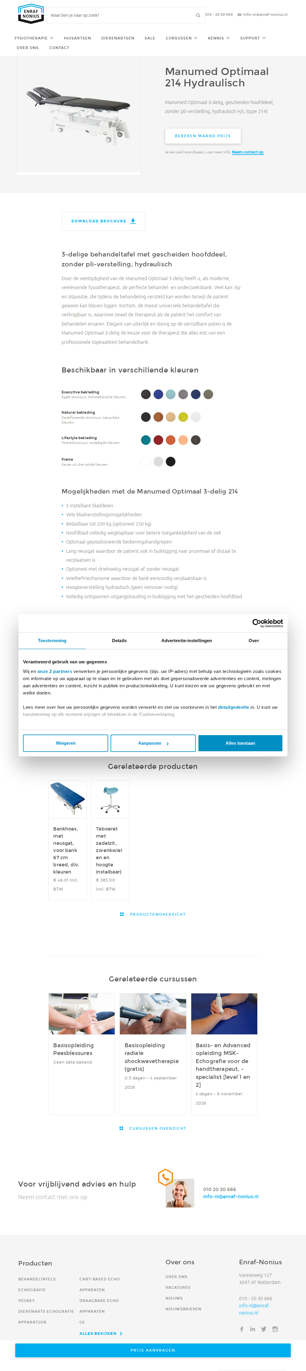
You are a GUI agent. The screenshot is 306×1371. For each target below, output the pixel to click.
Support (250, 38)
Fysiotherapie (31, 38)
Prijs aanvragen (153, 1350)
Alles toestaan (240, 743)
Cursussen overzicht (157, 1128)
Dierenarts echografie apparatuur (46, 1316)
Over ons (28, 47)
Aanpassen (149, 743)
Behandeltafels (37, 1279)
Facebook (241, 1329)
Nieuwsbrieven (183, 1309)
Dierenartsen (117, 38)
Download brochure (98, 221)
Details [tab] (119, 640)
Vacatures (178, 1287)
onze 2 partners (54, 671)
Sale (150, 38)
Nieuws (174, 1298)
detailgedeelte (233, 707)
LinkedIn (252, 1329)
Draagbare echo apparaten (99, 1306)
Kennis (216, 38)
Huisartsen (77, 38)
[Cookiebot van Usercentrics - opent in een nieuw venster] (257, 623)
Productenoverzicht (157, 914)
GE (82, 1322)
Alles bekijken (98, 1333)
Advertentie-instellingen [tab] (186, 640)
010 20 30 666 (219, 1189)
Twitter (264, 1329)
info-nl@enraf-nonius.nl (265, 14)
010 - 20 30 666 (219, 14)
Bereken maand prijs (203, 136)
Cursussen (179, 38)
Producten (35, 1263)
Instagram (275, 1329)
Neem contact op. (248, 152)
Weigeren (66, 743)
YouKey (26, 1300)
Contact (59, 47)
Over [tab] (254, 640)
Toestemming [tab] (52, 640)
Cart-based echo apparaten (99, 1284)
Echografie (32, 1290)
